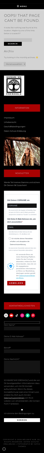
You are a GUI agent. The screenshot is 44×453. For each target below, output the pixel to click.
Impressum (9, 118)
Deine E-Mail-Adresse (14, 336)
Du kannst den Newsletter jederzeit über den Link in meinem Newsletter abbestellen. (22, 249)
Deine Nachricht (11, 359)
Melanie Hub (29, 439)
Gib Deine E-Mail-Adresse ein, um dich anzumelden (21, 220)
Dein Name (9, 325)
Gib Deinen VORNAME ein (18, 200)
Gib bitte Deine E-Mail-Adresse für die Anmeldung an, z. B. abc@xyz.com (20, 233)
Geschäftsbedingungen (14, 127)
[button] (4, 449)
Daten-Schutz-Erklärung (15, 131)
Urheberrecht (10, 122)
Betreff (7, 348)
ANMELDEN (16, 283)
